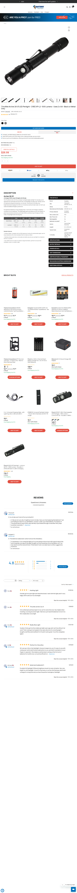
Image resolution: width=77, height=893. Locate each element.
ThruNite (7, 111)
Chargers (47, 12)
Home (5, 23)
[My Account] (70, 7)
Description (10, 193)
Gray (5, 123)
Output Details (55, 244)
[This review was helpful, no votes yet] (68, 600)
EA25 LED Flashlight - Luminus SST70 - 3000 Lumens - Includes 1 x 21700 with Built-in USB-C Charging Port (14, 467)
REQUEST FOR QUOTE (38, 180)
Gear (42, 12)
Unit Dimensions (55, 253)
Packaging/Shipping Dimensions (60, 261)
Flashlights (36, 12)
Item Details (54, 198)
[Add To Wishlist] (69, 27)
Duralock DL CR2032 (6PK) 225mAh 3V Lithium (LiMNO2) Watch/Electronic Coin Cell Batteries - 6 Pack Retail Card (62, 309)
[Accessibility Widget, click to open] (2, 890)
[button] (67, 7)
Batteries (30, 12)
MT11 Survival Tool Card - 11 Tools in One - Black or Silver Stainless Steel (14, 360)
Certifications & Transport (59, 257)
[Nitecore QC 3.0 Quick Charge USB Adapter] (62, 344)
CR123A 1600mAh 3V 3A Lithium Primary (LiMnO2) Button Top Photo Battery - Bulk (14, 309)
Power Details (54, 248)
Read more (27, 525)
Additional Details (56, 265)
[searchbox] (9, 580)
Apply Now (62, 17)
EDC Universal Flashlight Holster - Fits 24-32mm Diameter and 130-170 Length (38, 413)
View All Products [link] (67, 275)
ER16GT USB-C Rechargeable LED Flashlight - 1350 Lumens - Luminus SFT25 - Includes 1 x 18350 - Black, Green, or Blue (62, 413)
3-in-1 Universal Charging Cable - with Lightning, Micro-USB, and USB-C (14, 413)
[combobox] (24, 580)
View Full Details (8, 149)
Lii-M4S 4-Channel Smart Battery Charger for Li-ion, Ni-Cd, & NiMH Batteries (37, 360)
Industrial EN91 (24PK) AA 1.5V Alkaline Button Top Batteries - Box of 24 (38, 309)
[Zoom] (36, 60)
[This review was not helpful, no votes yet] (71, 600)
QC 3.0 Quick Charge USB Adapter (61, 359)
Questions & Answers (38, 502)
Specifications (55, 240)
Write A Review (62, 566)
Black (2, 123)
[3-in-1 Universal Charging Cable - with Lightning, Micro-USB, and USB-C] (14, 397)
